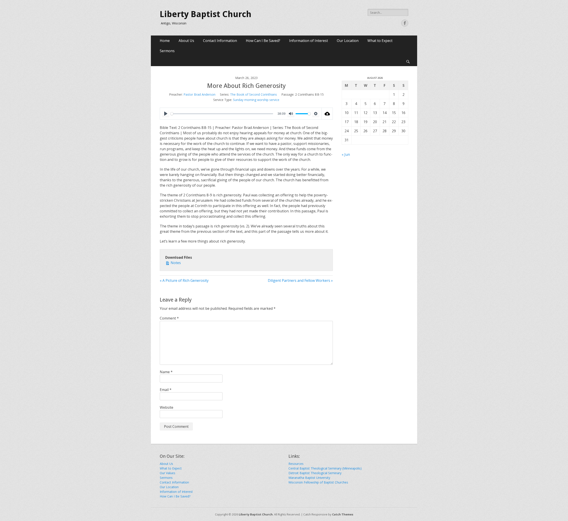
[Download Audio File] (327, 114)
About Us (186, 40)
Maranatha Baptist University (309, 478)
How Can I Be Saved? (263, 40)
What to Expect (379, 40)
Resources (296, 464)
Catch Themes (342, 514)
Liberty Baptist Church (205, 14)
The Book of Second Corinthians (253, 94)
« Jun (346, 154)
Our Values (167, 473)
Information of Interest (308, 40)
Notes (175, 262)
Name (166, 371)
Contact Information (220, 40)
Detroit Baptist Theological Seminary (314, 473)
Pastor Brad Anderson (199, 94)
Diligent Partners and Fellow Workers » (300, 280)
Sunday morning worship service (256, 100)
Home (165, 40)
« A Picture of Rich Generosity (184, 280)
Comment (169, 318)
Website (166, 407)
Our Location (348, 40)
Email (166, 389)
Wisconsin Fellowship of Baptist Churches (318, 482)
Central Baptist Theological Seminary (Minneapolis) (325, 468)
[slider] (221, 114)
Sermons (167, 50)
